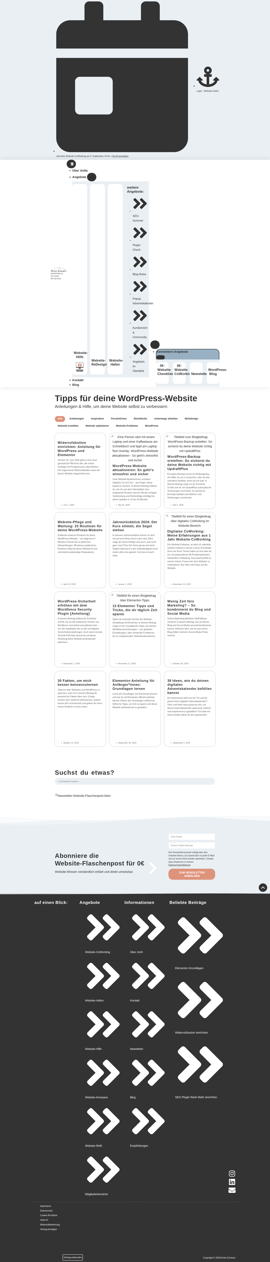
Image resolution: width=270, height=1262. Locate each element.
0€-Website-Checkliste (165, 370)
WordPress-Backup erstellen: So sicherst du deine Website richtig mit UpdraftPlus (189, 463)
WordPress (151, 425)
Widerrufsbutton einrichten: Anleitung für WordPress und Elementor (79, 449)
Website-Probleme (127, 425)
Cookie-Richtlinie (48, 1215)
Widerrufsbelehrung (50, 1224)
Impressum (45, 1206)
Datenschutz (46, 1210)
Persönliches (119, 418)
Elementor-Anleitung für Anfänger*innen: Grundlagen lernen (133, 685)
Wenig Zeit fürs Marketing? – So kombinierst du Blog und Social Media (189, 607)
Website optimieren (97, 425)
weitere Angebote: (135, 189)
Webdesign (191, 418)
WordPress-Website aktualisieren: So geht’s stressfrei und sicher (133, 470)
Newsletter (199, 374)
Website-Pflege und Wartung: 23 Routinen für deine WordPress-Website (80, 526)
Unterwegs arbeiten (166, 418)
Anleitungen (76, 418)
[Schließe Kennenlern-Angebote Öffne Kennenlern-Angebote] (160, 357)
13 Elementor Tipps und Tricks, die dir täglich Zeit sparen (134, 610)
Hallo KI (44, 1220)
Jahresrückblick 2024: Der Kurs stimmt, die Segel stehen (134, 526)
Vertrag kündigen (48, 1229)
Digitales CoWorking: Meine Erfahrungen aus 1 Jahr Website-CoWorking (189, 535)
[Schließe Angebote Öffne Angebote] (91, 177)
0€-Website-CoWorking (183, 370)
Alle (60, 418)
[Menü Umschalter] (71, 164)
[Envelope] (232, 1190)
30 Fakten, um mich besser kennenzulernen (78, 683)
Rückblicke (140, 418)
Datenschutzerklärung (179, 865)
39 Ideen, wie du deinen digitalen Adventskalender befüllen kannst (189, 687)
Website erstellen (68, 425)
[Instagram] (232, 1173)
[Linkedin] (232, 1181)
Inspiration (97, 418)
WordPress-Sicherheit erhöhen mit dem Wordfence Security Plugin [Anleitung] (77, 607)
